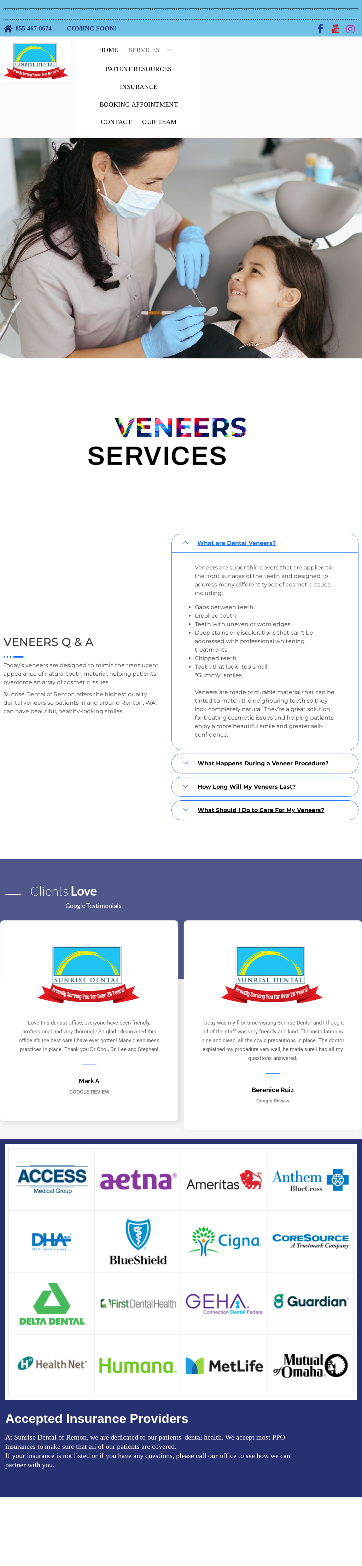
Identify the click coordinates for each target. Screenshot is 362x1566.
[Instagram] (350, 28)
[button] (265, 543)
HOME (108, 49)
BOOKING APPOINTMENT (139, 104)
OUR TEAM (159, 121)
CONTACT (116, 121)
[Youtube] (335, 28)
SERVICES (144, 49)
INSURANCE (139, 86)
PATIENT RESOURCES (139, 69)
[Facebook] (320, 28)
